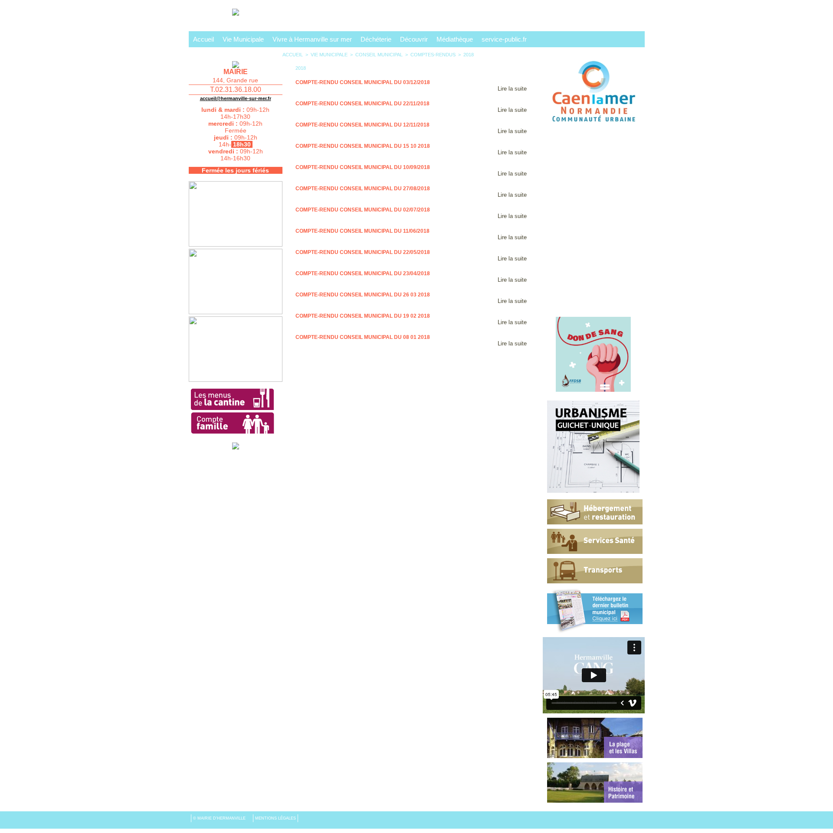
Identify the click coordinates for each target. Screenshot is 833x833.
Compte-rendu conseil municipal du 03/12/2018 (362, 82)
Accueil (203, 39)
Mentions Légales (275, 818)
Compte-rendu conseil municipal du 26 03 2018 (362, 295)
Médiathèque (454, 39)
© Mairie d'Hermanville (220, 818)
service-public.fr (504, 39)
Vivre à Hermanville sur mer (312, 39)
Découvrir (414, 39)
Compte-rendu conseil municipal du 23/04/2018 (362, 273)
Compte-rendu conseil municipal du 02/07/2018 (362, 210)
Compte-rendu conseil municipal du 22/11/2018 (362, 104)
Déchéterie (376, 39)
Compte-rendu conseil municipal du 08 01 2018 (362, 337)
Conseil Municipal (379, 54)
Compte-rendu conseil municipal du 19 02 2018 (362, 316)
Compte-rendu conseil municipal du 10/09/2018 (362, 167)
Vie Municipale (243, 39)
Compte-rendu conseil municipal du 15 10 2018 (362, 146)
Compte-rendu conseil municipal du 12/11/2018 (362, 125)
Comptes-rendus (433, 54)
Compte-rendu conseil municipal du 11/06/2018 (362, 231)
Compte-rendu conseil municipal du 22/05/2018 (362, 252)
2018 (468, 54)
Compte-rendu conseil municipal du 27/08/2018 (362, 188)
